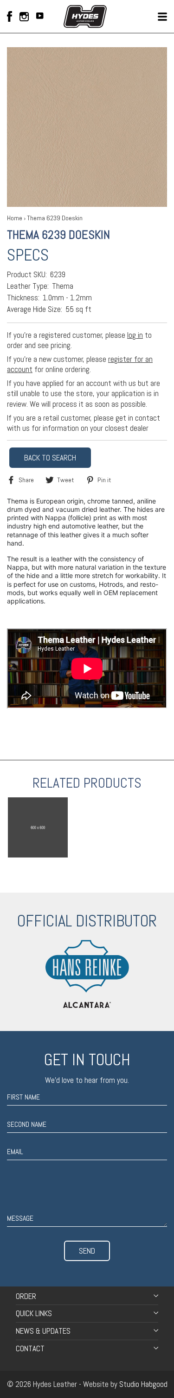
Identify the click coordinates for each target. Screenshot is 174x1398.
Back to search (50, 458)
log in (135, 335)
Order (26, 1296)
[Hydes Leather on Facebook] (9, 16)
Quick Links (34, 1313)
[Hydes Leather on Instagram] (24, 16)
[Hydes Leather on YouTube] (40, 16)
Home (14, 218)
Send (87, 1251)
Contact (30, 1348)
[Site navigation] (162, 17)
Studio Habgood (143, 1384)
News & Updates (43, 1331)
